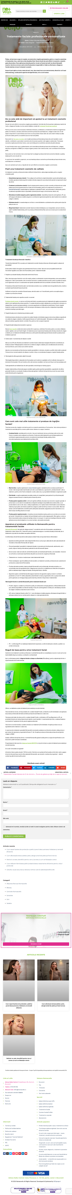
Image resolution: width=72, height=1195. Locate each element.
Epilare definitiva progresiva (27, 20)
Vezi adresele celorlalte (14, 1092)
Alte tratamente (44, 20)
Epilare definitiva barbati (45, 1104)
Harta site (8, 1104)
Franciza (29, 24)
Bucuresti (41, 1082)
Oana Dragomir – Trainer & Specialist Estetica (36, 43)
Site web (6, 818)
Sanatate (10, 895)
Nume (5, 802)
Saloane (12, 20)
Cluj (40, 1085)
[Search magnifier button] (44, 11)
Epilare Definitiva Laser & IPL (47, 1101)
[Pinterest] (51, 2)
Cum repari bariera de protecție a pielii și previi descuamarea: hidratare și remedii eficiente (19, 1006)
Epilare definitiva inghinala (46, 1106)
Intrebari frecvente (10, 1140)
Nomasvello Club (58, 20)
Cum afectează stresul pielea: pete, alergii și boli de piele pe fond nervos (32, 855)
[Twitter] (46, 2)
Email (5, 810)
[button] (12, 768)
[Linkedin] (54, 2)
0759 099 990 (14, 1087)
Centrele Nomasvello (14, 891)
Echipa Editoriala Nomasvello (36, 40)
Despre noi (4, 20)
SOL (6, 1142)
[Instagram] (44, 2)
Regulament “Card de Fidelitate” (14, 1137)
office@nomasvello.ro (23, 3)
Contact (59, 24)
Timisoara (42, 1087)
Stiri (8, 899)
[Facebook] (41, 2)
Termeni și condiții (10, 1125)
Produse (12, 24)
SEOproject (57, 1181)
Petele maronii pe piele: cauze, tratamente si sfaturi (53, 1125)
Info (43, 24)
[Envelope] (49, 2)
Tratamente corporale (45, 1115)
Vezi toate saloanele (44, 1093)
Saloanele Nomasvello (11, 529)
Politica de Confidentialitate (13, 1128)
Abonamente (42, 1118)
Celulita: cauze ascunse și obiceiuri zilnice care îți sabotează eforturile (31, 870)
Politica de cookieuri (10, 1131)
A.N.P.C (7, 1145)
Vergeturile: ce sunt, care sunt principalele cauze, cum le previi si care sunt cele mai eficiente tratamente (53, 1144)
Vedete (9, 903)
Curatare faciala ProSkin (46, 1112)
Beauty (36, 32)
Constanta (42, 1090)
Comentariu (7, 787)
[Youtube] (56, 2)
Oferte (67, 20)
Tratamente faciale (44, 1109)
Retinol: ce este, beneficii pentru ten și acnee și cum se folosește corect (32, 859)
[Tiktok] (58, 2)
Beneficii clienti (9, 1134)
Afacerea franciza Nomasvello (17, 883)
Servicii (7, 1098)
